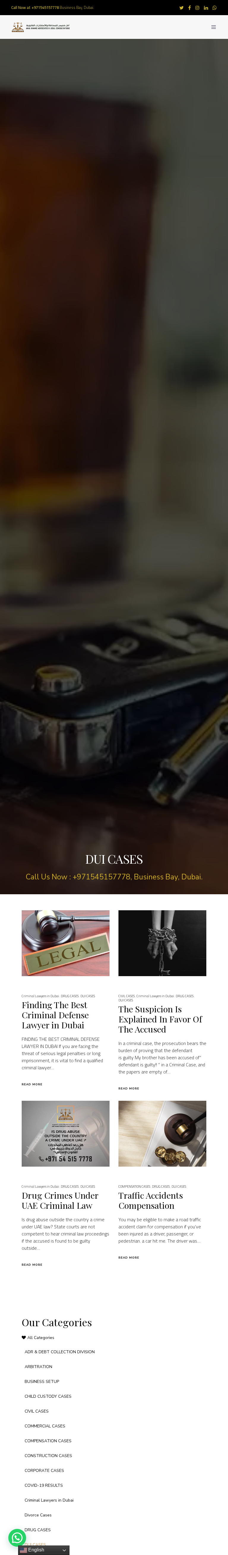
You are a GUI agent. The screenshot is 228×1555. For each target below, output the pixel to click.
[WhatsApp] (215, 7)
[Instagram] (197, 7)
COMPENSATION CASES (134, 1186)
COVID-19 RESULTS (44, 1485)
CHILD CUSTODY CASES (48, 1396)
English (35, 1549)
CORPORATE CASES (44, 1470)
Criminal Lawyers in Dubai (40, 996)
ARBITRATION (38, 1367)
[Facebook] (189, 7)
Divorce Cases (38, 1515)
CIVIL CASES (126, 996)
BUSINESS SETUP (42, 1381)
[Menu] (211, 27)
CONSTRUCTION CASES (48, 1456)
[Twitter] (181, 7)
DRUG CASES (70, 996)
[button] (17, 1538)
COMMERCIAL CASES (45, 1426)
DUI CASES (87, 996)
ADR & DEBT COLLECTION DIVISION (60, 1352)
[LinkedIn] (206, 7)
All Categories (40, 1337)
